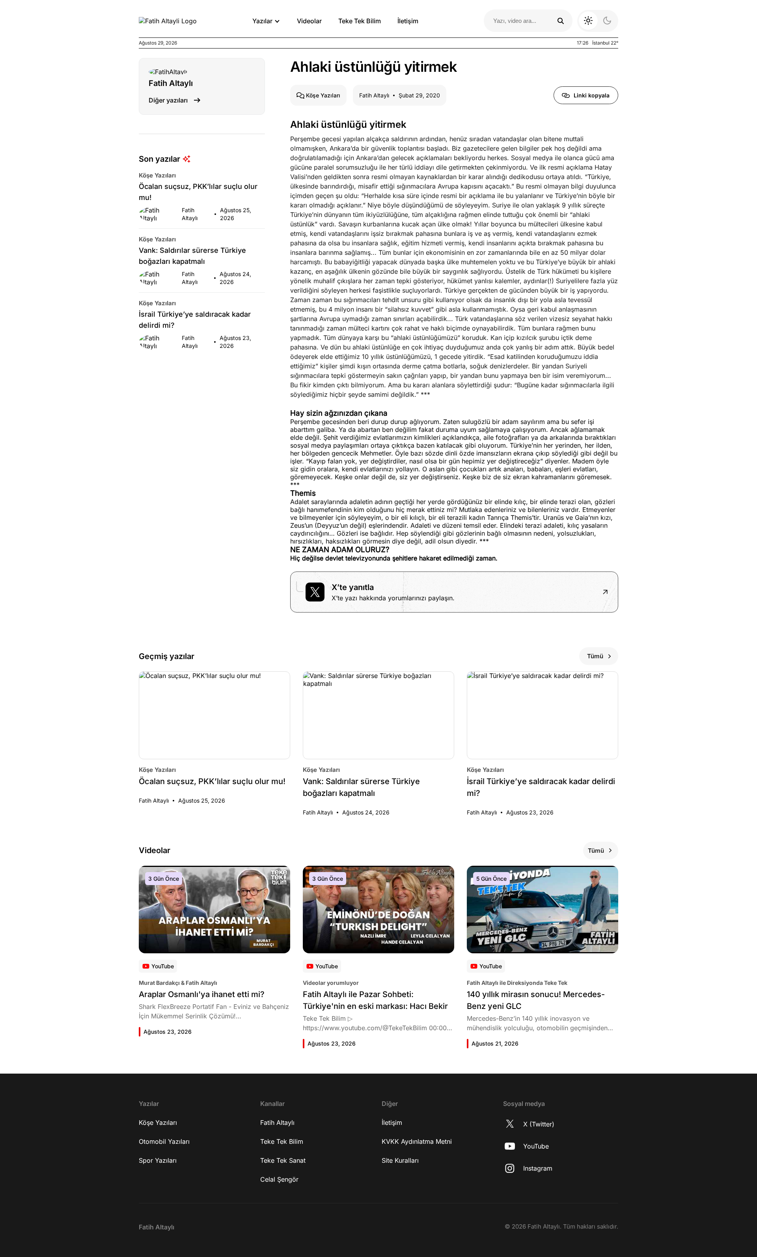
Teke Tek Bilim (359, 21)
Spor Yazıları (158, 1160)
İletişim (407, 21)
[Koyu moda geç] (597, 21)
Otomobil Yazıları (164, 1141)
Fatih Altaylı (277, 1122)
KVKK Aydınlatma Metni (417, 1141)
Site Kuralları (400, 1160)
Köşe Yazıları (158, 1122)
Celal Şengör (279, 1179)
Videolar (309, 21)
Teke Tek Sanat (283, 1160)
